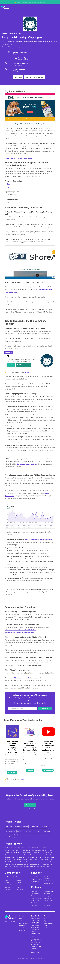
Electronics (26, 854)
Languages (41, 859)
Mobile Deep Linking (36, 898)
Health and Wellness (49, 857)
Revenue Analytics (48, 883)
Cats (11, 852)
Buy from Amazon (48, 770)
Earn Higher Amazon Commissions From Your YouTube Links (48, 745)
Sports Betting (33, 864)
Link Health (46, 903)
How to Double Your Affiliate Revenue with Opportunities (36, 940)
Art (49, 847)
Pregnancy (44, 862)
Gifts (24, 857)
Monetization (28, 831)
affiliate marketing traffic (21, 678)
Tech (51, 864)
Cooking (35, 852)
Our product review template (27, 464)
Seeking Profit (9, 836)
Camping (50, 850)
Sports (39, 864)
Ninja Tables (20, 889)
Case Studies (44, 826)
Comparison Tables (36, 896)
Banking (18, 850)
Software (26, 864)
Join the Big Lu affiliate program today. (18, 158)
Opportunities (34, 903)
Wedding (26, 866)
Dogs (15, 854)
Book (33, 850)
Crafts (45, 852)
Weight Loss (33, 866)
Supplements (46, 864)
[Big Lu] (46, 360)
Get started (30, 805)
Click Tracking (47, 898)
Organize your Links (48, 896)
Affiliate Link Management (47, 877)
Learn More (11, 364)
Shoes (6, 864)
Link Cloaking (47, 893)
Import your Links (48, 900)
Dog (8, 184)
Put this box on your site (23, 364)
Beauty (23, 850)
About (20, 918)
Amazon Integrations (36, 879)
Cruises (50, 852)
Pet (8, 187)
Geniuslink (7, 889)
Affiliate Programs (48, 923)
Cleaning (29, 852)
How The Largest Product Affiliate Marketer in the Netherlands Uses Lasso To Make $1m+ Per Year (35, 923)
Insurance (25, 859)
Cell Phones (17, 852)
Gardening (19, 857)
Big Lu (10, 356)
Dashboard (34, 905)
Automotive (7, 850)
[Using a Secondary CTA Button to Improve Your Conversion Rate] (30, 732)
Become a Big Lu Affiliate (34, 77)
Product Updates (47, 831)
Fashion (32, 854)
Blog (45, 918)
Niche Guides (37, 831)
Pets (39, 862)
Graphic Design (30, 857)
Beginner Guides (34, 826)
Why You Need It (12, 772)
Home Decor (8, 859)
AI (25, 847)
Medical (7, 862)
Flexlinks (19, 887)
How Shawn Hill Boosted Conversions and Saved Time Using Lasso (35, 933)
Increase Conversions (36, 877)
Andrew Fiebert (7, 47)
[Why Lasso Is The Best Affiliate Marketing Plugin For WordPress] (12, 732)
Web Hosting (19, 866)
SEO (16, 836)
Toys (6, 866)
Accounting (17, 847)
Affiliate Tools (9, 826)
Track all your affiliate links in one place (38, 539)
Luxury (51, 859)
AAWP (6, 880)
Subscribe (45, 708)
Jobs (35, 859)
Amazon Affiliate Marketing (21, 826)
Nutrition (22, 862)
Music (17, 862)
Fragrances (7, 857)
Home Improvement (17, 859)
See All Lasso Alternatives (12, 877)
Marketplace (34, 891)
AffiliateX (7, 882)
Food (51, 854)
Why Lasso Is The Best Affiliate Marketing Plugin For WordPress (12, 746)
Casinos (7, 852)
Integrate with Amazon (49, 891)
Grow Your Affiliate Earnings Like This (35, 951)
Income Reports (35, 881)
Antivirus (39, 847)
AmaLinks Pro (8, 885)
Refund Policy (22, 930)
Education (19, 831)
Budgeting (38, 850)
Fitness (47, 854)
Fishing (42, 854)
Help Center (47, 921)
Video (13, 866)
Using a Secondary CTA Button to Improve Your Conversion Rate (30, 745)
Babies (13, 850)
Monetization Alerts (48, 881)
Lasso (27, 372)
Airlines (29, 847)
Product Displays (35, 900)
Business (44, 850)
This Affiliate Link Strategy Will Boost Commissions (36, 946)
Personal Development (31, 862)
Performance (47, 905)
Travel (9, 866)
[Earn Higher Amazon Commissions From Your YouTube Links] (48, 732)
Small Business (19, 864)
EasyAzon (7, 887)
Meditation (12, 862)
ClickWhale (19, 885)
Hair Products (39, 857)
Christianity (23, 852)
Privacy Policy (22, 925)
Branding (21, 921)
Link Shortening (35, 893)
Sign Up (46, 928)
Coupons (40, 852)
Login (45, 925)
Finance (38, 854)
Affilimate (19, 882)
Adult (23, 847)
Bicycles (28, 850)
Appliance (45, 847)
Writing (48, 866)
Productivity (51, 862)
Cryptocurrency (8, 854)
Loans (46, 859)
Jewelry (31, 859)
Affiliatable (19, 880)
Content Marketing (10, 831)
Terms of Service (23, 928)
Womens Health (41, 866)
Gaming (14, 857)
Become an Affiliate (23, 923)
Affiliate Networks (9, 847)
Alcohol (34, 847)
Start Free (18, 77)
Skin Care (11, 864)
